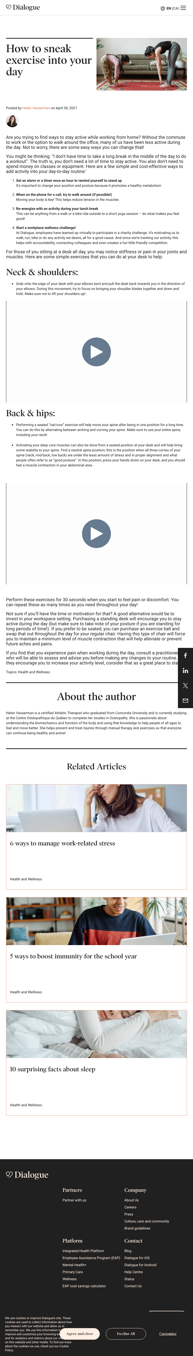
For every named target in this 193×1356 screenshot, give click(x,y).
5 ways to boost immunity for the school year (73, 956)
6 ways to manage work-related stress (62, 843)
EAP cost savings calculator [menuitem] (84, 1286)
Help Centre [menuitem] (133, 1272)
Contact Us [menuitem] (133, 1286)
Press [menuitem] (128, 1214)
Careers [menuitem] (130, 1207)
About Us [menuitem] (131, 1200)
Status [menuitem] (129, 1279)
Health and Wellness (34, 672)
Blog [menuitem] (127, 1251)
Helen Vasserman (36, 108)
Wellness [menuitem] (70, 1279)
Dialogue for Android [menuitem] (140, 1265)
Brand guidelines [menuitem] (137, 1228)
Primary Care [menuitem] (73, 1272)
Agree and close (79, 1334)
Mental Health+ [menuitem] (74, 1265)
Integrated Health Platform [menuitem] (83, 1251)
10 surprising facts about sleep (52, 1069)
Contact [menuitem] (133, 1241)
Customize (168, 1334)
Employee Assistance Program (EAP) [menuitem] (91, 1258)
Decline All (126, 1334)
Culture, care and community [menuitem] (146, 1221)
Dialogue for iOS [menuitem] (137, 1258)
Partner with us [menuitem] (74, 1200)
